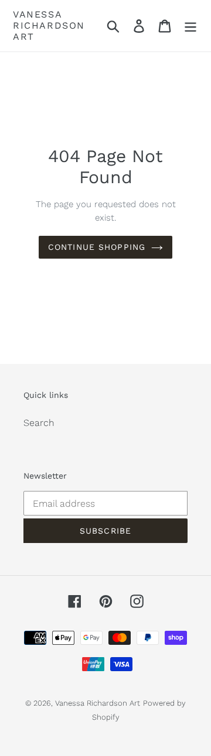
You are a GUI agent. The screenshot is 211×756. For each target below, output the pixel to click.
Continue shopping (96, 247)
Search (39, 422)
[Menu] (190, 26)
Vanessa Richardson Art (49, 25)
